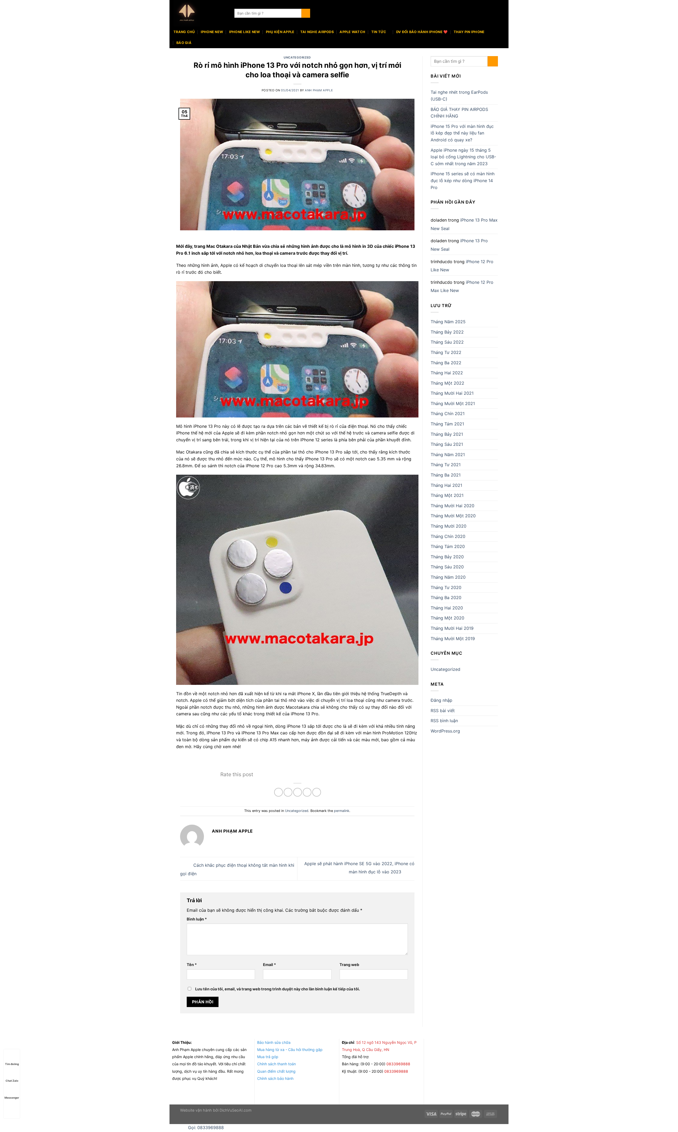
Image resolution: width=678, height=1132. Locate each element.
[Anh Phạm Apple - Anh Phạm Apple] (199, 13)
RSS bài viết (443, 710)
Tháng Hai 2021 (446, 485)
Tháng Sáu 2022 (447, 342)
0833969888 (398, 1064)
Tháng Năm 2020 (448, 577)
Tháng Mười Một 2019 (453, 638)
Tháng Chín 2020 (448, 536)
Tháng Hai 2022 (447, 372)
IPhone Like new (244, 32)
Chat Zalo (12, 1080)
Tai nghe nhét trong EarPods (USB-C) (459, 95)
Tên (192, 964)
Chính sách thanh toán (276, 1064)
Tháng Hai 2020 (447, 607)
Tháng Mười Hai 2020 (452, 505)
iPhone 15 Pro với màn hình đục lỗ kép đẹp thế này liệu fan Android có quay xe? (462, 133)
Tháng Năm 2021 (448, 454)
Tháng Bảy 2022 (447, 332)
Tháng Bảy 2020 (447, 556)
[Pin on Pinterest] (307, 792)
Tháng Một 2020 (447, 618)
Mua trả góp (267, 1056)
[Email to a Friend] (297, 792)
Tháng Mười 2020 (448, 526)
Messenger (12, 1097)
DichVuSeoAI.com (236, 1110)
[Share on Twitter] (288, 792)
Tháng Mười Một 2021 (453, 403)
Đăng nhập (441, 700)
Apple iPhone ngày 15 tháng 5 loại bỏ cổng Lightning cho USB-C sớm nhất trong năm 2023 (463, 156)
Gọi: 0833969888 (206, 1127)
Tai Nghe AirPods (317, 32)
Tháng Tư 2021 (446, 464)
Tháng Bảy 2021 (447, 434)
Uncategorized (297, 57)
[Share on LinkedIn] (316, 792)
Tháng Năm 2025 (448, 321)
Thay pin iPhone (469, 32)
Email (269, 964)
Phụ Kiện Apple (280, 32)
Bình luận (197, 919)
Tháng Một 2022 (447, 383)
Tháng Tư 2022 (446, 352)
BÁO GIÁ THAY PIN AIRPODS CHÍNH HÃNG (459, 113)
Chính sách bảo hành (275, 1078)
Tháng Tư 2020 (446, 587)
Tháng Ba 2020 (446, 597)
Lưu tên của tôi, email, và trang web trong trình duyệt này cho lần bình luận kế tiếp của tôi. (277, 989)
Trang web (349, 964)
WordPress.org (445, 731)
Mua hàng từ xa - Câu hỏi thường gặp (290, 1049)
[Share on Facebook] (278, 792)
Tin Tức (378, 32)
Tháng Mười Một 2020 (453, 515)
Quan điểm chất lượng (276, 1071)
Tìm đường (12, 1064)
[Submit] (305, 13)
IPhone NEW (212, 32)
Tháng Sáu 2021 (447, 444)
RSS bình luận (444, 720)
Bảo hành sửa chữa (274, 1042)
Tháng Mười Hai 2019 (452, 628)
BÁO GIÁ (183, 43)
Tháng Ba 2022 (446, 362)
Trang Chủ (184, 32)
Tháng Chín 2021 (448, 413)
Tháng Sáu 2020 (447, 566)
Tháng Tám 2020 (448, 546)
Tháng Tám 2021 (447, 423)
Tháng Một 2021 (447, 495)
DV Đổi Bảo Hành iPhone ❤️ (422, 32)
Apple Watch (352, 32)
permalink (341, 811)
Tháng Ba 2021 (446, 475)
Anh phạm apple (319, 90)
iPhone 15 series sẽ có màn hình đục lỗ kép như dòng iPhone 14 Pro (462, 180)
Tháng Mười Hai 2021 (452, 393)
